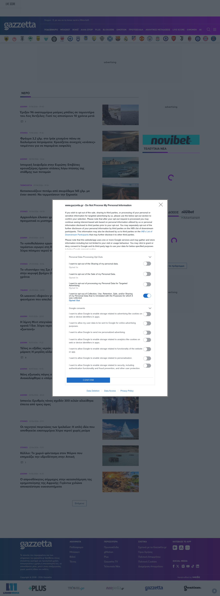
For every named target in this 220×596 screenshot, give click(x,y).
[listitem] (110, 257)
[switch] (147, 264)
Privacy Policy (126, 391)
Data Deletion (93, 391)
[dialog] (110, 298)
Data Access (110, 391)
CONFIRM (88, 380)
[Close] (162, 205)
